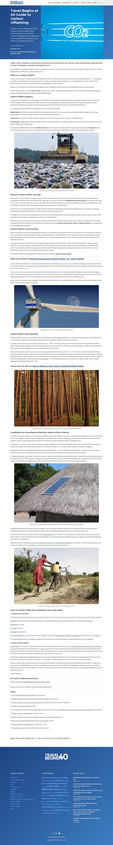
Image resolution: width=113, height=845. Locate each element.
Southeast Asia (15, 787)
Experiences (56, 2)
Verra (36, 543)
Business (50, 780)
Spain (53, 804)
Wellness (45, 813)
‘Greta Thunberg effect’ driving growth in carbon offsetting (30, 699)
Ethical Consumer (18, 456)
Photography (46, 801)
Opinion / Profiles (16, 796)
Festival (48, 789)
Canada (66, 780)
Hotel (66, 792)
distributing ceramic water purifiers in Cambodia (87, 646)
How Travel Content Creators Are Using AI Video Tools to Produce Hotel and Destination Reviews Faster (86, 812)
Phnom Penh (59, 798)
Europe (12, 782)
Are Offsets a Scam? (19, 728)
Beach (60, 778)
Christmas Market (57, 783)
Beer (65, 778)
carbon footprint (39, 205)
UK (56, 809)
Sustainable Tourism (52, 807)
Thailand (45, 810)
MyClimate (13, 632)
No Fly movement (37, 266)
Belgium (44, 780)
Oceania (13, 792)
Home (50, 2)
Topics (89, 2)
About (12, 808)
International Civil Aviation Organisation (67, 635)
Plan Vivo (31, 543)
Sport (58, 804)
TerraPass (13, 628)
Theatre (51, 810)
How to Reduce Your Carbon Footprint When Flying (57, 366)
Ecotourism (63, 786)
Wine (55, 813)
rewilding (45, 359)
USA (60, 810)
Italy (43, 795)
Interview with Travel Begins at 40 (23, 724)
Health (51, 792)
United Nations (18, 635)
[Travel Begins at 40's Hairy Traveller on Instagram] (56, 833)
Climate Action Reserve (46, 543)
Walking (66, 810)
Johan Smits (17, 49)
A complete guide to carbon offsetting (24, 695)
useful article (17, 639)
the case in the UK (16, 356)
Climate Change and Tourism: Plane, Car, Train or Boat (56, 259)
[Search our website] (98, 2)
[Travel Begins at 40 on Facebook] (53, 833)
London (60, 795)
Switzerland (67, 807)
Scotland (48, 804)
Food (57, 789)
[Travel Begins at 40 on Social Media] (101, 2)
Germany (45, 793)
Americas (13, 789)
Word (59, 813)
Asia (11, 784)
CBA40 (44, 783)
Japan (47, 795)
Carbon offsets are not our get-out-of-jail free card (28, 702)
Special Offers (15, 801)
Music (45, 798)
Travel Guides (15, 806)
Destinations (66, 2)
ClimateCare (14, 625)
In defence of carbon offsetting (21, 706)
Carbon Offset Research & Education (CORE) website (34, 682)
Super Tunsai (45, 649)
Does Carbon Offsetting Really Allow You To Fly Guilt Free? (30, 721)
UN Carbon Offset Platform (29, 657)
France (64, 790)
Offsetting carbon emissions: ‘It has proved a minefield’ (76, 710)
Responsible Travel (58, 801)
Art (55, 778)
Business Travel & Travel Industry (22, 799)
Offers (94, 2)
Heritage (58, 793)
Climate (44, 786)
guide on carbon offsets (63, 254)
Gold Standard (47, 534)
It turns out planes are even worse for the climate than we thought (33, 717)
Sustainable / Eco (17, 45)
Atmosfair (13, 621)
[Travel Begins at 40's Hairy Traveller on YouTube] (59, 833)
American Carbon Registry (64, 543)
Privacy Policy (62, 837)
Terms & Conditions (53, 837)
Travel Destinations (17, 780)
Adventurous (47, 778)
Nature (52, 798)
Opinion (83, 2)
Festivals (76, 2)
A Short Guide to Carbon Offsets (22, 713)
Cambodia (59, 781)
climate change (15, 277)
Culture (53, 786)
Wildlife (51, 813)
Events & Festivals (16, 794)
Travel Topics (15, 804)
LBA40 (52, 795)
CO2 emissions (45, 83)
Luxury (67, 795)
